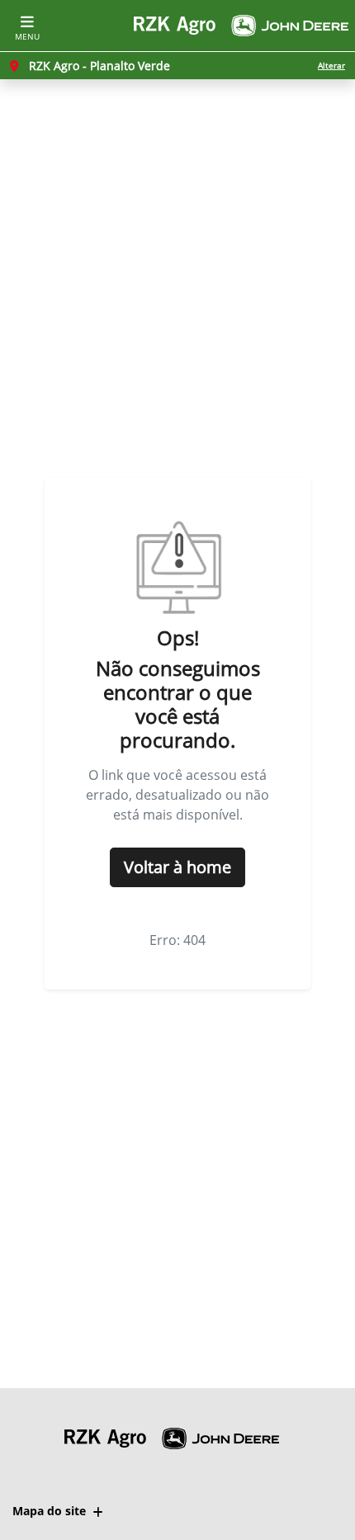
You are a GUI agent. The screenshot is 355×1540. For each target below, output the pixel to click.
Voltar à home (177, 867)
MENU (27, 36)
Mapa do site (49, 1511)
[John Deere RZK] (241, 25)
